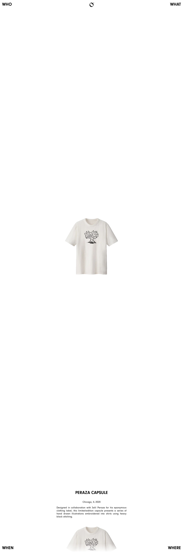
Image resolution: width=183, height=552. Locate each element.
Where (174, 548)
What (175, 4)
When (8, 548)
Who (7, 4)
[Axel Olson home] (91, 4)
